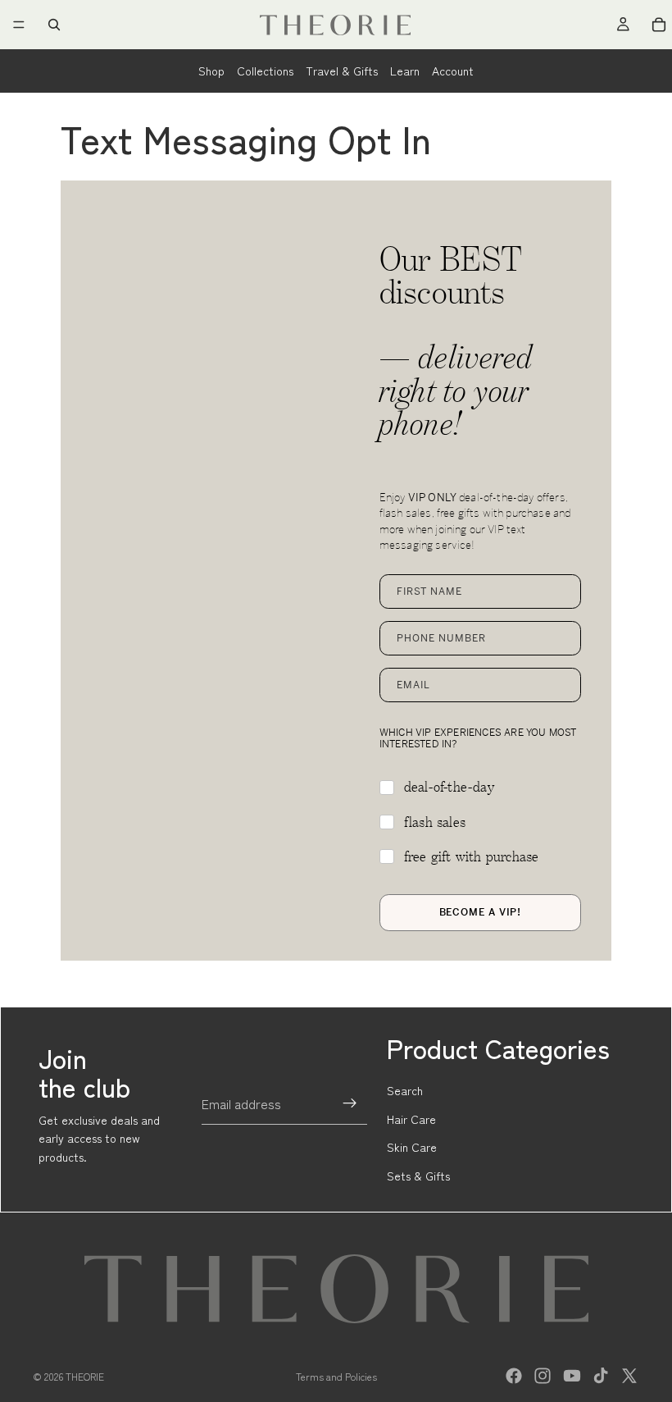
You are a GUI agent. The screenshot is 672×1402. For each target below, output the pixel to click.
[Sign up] (350, 1103)
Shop (211, 70)
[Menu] (19, 24)
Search (405, 1090)
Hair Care (411, 1119)
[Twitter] (629, 1376)
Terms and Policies (336, 1376)
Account (453, 70)
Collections (265, 70)
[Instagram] (542, 1376)
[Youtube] (572, 1376)
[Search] (54, 25)
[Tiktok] (601, 1376)
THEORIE (85, 1376)
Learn (405, 70)
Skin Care (412, 1147)
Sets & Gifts (418, 1175)
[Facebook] (514, 1376)
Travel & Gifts (342, 70)
